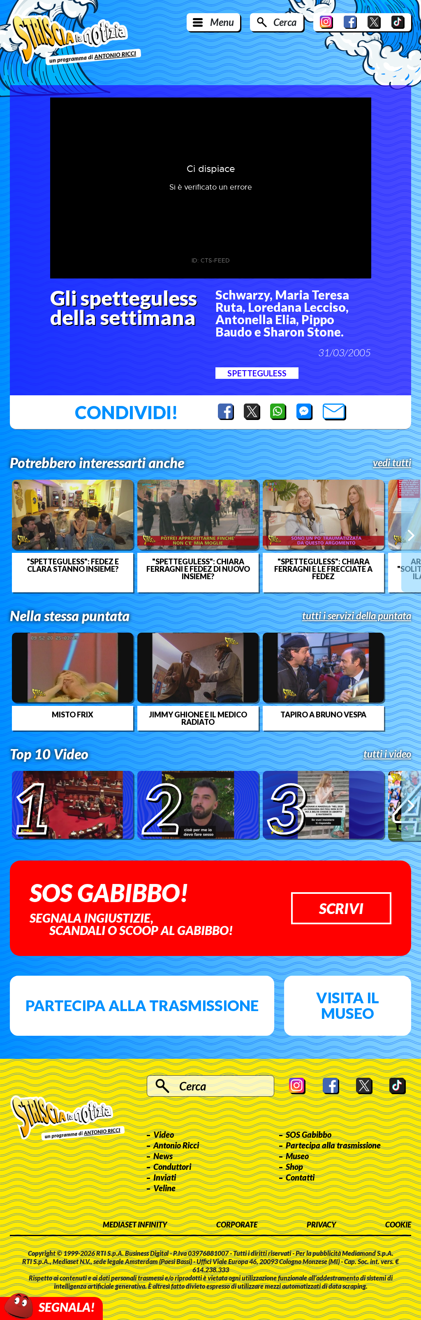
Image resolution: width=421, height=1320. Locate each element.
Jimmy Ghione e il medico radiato (198, 718)
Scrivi (341, 908)
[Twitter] (374, 22)
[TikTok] (398, 22)
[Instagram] (326, 22)
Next (411, 535)
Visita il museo (347, 1005)
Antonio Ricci (176, 1145)
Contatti (300, 1177)
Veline (164, 1188)
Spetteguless (257, 373)
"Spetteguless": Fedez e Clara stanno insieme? (73, 565)
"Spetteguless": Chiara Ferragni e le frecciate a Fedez (323, 569)
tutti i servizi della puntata (356, 616)
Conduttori (172, 1167)
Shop (294, 1167)
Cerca (284, 22)
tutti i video (387, 754)
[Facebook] (350, 22)
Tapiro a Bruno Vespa (323, 714)
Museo (297, 1156)
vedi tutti (392, 463)
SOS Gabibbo (308, 1134)
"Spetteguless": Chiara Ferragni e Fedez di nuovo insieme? (198, 569)
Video (163, 1134)
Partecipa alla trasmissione (142, 1005)
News (163, 1156)
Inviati (164, 1177)
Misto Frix (72, 714)
